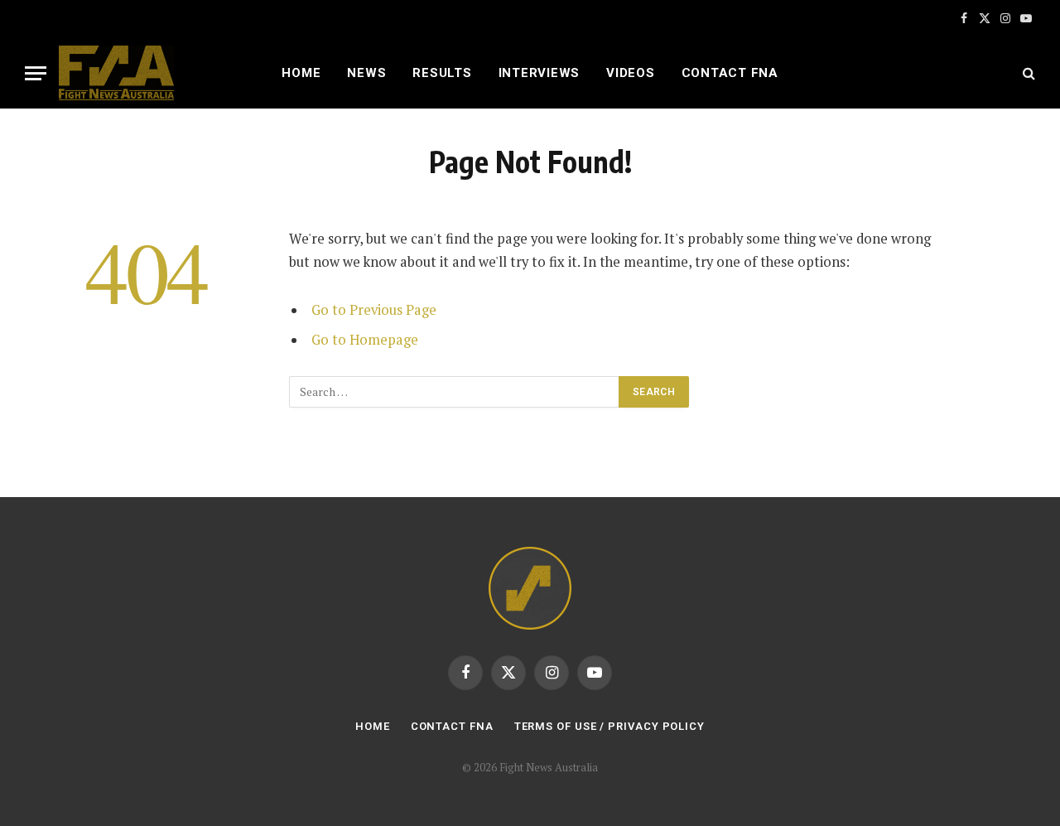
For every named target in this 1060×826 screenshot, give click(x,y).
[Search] (1027, 73)
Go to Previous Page (373, 310)
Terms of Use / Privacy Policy (609, 726)
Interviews (540, 72)
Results (441, 72)
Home (301, 72)
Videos (630, 72)
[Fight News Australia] (116, 73)
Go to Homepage (364, 340)
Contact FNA (730, 72)
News (366, 72)
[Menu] (35, 73)
